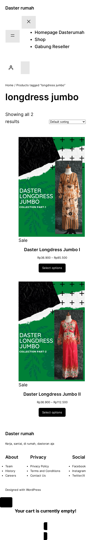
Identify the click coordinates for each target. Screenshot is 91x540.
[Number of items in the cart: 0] (25, 67)
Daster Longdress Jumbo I (52, 249)
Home (9, 85)
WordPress (33, 489)
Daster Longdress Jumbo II (52, 394)
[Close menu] (28, 22)
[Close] (6, 502)
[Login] (10, 67)
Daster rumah (19, 8)
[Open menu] (12, 36)
